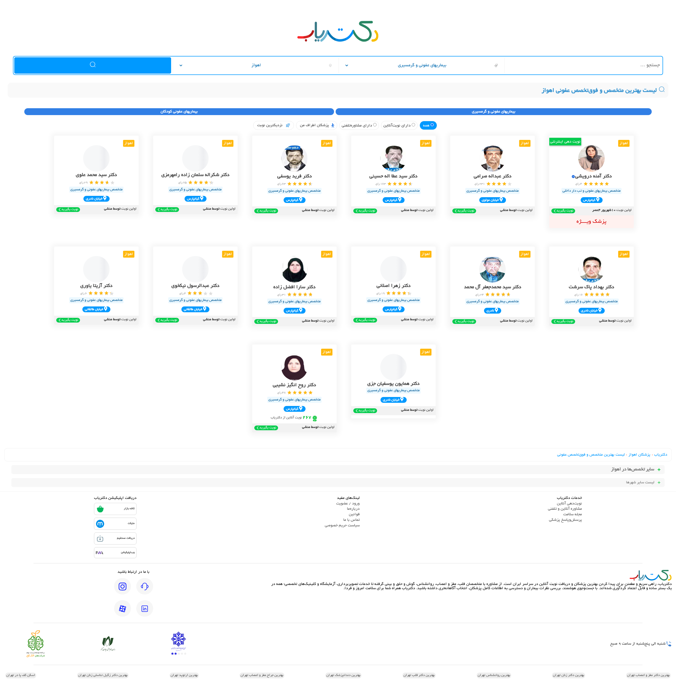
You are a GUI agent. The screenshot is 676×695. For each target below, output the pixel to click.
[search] (92, 65)
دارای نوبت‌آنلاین (397, 126)
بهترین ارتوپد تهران (184, 675)
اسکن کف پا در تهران (20, 675)
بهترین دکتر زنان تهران (568, 675)
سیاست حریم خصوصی (342, 525)
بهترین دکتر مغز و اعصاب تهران (648, 675)
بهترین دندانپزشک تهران (343, 675)
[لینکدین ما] (144, 612)
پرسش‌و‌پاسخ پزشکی (565, 520)
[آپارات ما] (122, 612)
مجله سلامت (572, 514)
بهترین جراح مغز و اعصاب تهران (262, 675)
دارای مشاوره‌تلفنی (357, 126)
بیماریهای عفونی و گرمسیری (493, 112)
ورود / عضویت (348, 504)
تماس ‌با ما (351, 520)
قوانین (354, 514)
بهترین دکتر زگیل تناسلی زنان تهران (103, 675)
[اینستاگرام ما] (122, 590)
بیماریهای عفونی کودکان (179, 112)
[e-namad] (178, 644)
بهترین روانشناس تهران (494, 675)
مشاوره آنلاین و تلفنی (565, 509)
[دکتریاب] (338, 41)
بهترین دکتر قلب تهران (419, 675)
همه (426, 126)
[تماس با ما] (144, 590)
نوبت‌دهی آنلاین (569, 504)
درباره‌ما (353, 509)
